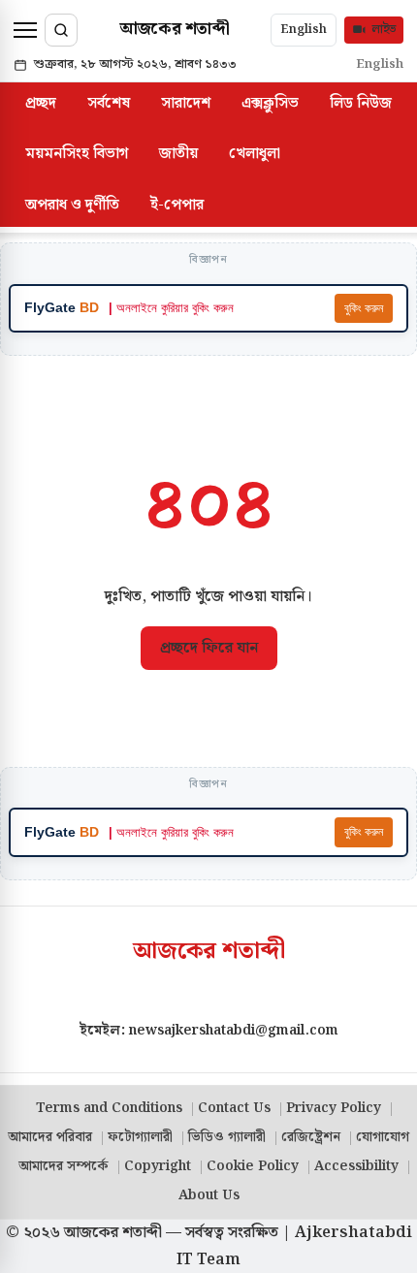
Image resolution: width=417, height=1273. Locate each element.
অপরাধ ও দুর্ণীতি (72, 205)
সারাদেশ (185, 103)
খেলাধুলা (254, 154)
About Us (209, 1195)
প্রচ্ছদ (40, 103)
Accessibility (356, 1166)
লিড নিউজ (361, 103)
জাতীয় (178, 154)
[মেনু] (25, 30)
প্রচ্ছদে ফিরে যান (209, 648)
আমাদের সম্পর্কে (63, 1166)
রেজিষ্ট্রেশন (310, 1137)
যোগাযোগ (382, 1137)
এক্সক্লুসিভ (270, 103)
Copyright (157, 1166)
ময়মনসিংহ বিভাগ (76, 154)
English (303, 29)
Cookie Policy (253, 1166)
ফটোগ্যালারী (140, 1137)
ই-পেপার (177, 205)
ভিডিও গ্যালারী (227, 1137)
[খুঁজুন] (61, 30)
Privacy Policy (333, 1108)
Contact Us (234, 1108)
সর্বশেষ (108, 103)
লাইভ (383, 29)
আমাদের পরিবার (50, 1137)
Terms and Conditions (109, 1108)
